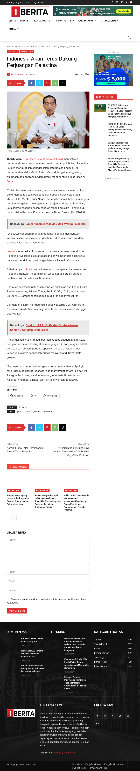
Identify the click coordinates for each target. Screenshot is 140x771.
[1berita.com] (21, 713)
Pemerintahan (22, 46)
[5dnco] (9, 74)
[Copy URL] (62, 83)
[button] (129, 37)
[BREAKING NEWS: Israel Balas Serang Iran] (12, 641)
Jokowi (11, 251)
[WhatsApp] (55, 83)
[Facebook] (112, 2)
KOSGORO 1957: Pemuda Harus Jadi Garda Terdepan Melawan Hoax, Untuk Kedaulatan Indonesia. (120, 130)
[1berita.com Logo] (30, 11)
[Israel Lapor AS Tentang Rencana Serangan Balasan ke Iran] (12, 653)
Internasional (13, 51)
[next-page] (14, 518)
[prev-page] (9, 518)
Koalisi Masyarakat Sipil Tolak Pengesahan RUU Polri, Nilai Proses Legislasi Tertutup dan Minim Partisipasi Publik (48, 501)
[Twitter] (122, 2)
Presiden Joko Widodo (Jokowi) (43, 159)
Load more (112, 178)
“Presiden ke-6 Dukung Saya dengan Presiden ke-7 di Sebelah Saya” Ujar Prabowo (71, 451)
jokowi (37, 411)
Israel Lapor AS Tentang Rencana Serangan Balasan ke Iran (32, 654)
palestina (47, 411)
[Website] (128, 716)
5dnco (20, 74)
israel (27, 411)
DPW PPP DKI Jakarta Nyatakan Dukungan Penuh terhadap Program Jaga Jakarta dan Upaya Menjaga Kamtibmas (120, 111)
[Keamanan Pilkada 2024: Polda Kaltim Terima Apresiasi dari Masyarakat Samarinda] (56, 662)
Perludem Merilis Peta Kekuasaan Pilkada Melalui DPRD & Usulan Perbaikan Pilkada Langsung (75, 644)
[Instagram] (117, 2)
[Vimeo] (126, 2)
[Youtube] (131, 2)
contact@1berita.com (65, 752)
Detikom (23, 407)
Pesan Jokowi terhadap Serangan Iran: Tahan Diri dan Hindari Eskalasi (32, 668)
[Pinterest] (47, 83)
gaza (19, 411)
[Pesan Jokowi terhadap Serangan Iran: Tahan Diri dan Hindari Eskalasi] (12, 668)
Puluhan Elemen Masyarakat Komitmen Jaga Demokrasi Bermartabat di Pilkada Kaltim (75, 683)
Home (10, 46)
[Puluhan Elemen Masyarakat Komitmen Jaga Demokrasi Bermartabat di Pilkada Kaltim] (56, 680)
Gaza (10, 181)
